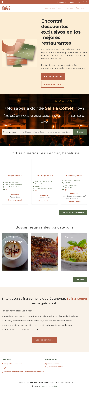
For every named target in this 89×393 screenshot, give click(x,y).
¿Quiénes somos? (51, 364)
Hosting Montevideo (49, 386)
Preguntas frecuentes (53, 367)
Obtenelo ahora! (15, 200)
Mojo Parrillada (15, 176)
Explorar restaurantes (75, 8)
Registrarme (75, 2)
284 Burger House (45, 176)
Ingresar (62, 2)
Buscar (80, 132)
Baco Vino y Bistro (74, 176)
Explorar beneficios (53, 8)
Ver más (80, 279)
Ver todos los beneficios (73, 212)
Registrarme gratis (52, 84)
